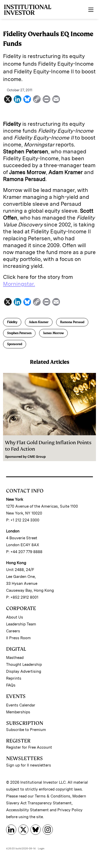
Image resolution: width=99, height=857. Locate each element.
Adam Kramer (38, 322)
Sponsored (14, 344)
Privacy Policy (69, 810)
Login (41, 848)
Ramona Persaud (72, 322)
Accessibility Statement (27, 810)
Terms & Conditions (52, 796)
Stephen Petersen (19, 333)
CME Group (36, 457)
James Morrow (53, 333)
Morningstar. (19, 284)
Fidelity (12, 322)
